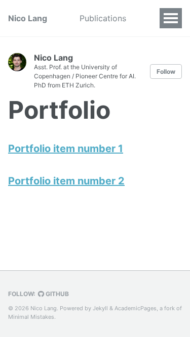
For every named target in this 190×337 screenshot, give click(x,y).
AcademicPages (136, 308)
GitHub (56, 294)
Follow (166, 71)
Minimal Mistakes (31, 316)
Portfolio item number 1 (65, 148)
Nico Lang (27, 18)
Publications (103, 18)
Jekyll (100, 308)
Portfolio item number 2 (66, 181)
